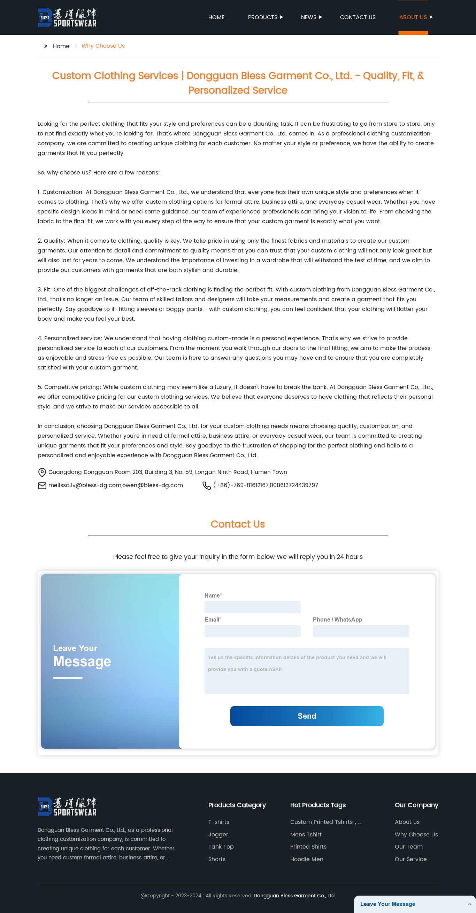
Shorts (216, 859)
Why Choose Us (416, 834)
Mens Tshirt (306, 834)
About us (413, 17)
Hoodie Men (306, 859)
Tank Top (221, 847)
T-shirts (218, 822)
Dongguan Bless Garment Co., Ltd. (295, 896)
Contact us (358, 17)
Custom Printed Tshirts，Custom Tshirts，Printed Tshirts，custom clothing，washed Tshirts (327, 822)
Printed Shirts (308, 847)
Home (216, 17)
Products (262, 17)
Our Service (411, 859)
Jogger (218, 834)
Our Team (409, 846)
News (308, 17)
